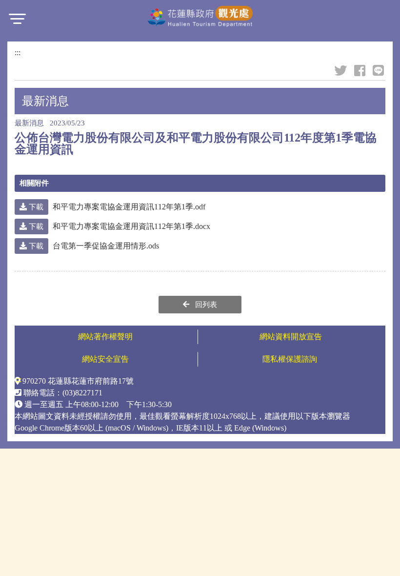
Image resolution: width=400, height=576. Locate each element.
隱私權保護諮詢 (290, 359)
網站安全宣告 (105, 359)
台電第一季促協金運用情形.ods (93, 246)
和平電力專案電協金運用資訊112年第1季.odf (116, 207)
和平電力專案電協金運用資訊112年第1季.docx (118, 226)
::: (17, 52)
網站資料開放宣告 (291, 336)
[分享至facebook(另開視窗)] (360, 71)
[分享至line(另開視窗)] (379, 71)
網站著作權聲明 (105, 336)
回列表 (205, 305)
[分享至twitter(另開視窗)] (341, 71)
